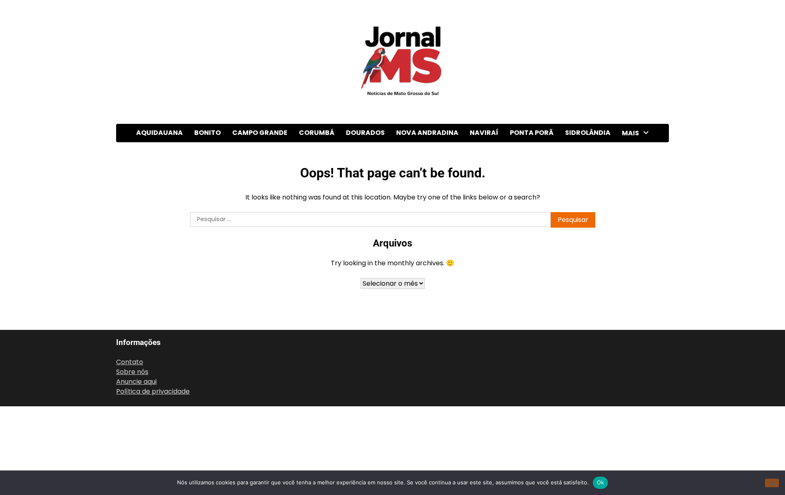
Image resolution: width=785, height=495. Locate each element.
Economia (639, 234)
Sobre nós (132, 371)
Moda (632, 335)
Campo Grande (259, 132)
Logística (637, 301)
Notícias (636, 368)
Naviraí (484, 132)
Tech (631, 435)
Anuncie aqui (136, 381)
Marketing (639, 318)
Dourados (365, 132)
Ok (600, 482)
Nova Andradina (427, 132)
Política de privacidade (153, 391)
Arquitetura (641, 150)
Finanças (637, 284)
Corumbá (316, 132)
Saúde (632, 418)
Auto (630, 167)
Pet (628, 385)
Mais (630, 133)
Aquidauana (159, 132)
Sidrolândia (587, 132)
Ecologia (636, 217)
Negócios (637, 351)
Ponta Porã (532, 132)
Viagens (635, 469)
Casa (631, 201)
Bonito (207, 132)
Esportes (637, 268)
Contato (129, 362)
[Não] (772, 483)
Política (635, 402)
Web (630, 452)
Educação (638, 251)
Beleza (633, 184)
